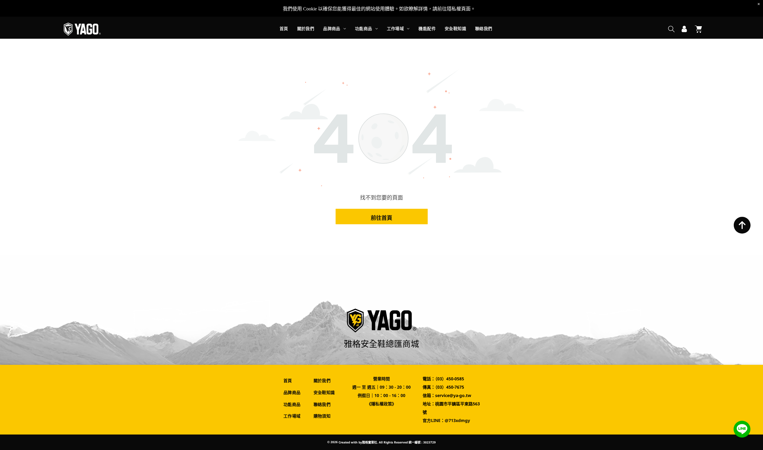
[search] (671, 30)
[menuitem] (284, 29)
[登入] (684, 29)
